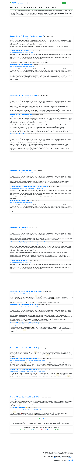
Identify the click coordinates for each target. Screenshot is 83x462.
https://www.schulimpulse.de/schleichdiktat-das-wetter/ (21, 202)
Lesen (53, 430)
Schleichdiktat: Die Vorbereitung (21, 64)
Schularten (70, 457)
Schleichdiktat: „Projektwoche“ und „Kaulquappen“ (27, 36)
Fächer (66, 457)
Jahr (48, 430)
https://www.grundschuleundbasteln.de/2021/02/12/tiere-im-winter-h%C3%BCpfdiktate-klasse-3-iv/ (29, 399)
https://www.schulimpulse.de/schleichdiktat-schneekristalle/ (21, 172)
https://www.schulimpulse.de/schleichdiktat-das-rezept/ (21, 135)
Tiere (21, 430)
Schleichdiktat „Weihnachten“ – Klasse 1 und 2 (25, 292)
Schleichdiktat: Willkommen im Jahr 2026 (24, 96)
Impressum (60, 459)
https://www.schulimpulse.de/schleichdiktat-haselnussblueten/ (22, 116)
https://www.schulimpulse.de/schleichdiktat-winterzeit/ (20, 229)
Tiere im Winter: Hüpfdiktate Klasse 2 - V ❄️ (24, 358)
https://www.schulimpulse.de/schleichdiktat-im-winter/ (20, 262)
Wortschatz (32, 430)
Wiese (43, 430)
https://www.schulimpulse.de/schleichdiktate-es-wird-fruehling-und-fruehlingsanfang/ (26, 188)
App (63, 430)
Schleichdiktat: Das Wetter (19, 200)
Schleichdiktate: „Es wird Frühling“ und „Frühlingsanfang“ (29, 186)
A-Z (55, 457)
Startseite (55, 459)
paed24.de (70, 460)
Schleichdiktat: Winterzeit (18, 228)
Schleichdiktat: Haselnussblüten (21, 114)
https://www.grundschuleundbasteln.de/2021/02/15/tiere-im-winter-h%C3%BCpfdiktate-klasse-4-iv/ (29, 371)
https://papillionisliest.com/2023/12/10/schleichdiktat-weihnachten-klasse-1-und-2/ (26, 293)
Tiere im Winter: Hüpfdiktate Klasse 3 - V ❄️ (24, 348)
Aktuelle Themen (60, 457)
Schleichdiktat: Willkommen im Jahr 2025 (24, 304)
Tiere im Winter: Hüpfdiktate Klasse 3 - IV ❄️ (25, 397)
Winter (26, 430)
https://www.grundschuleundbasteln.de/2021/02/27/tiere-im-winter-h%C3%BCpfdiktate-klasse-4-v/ (29, 325)
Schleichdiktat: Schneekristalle (20, 171)
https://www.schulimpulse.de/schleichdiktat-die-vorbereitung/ (22, 66)
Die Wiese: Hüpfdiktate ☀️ (18, 407)
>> (45, 418)
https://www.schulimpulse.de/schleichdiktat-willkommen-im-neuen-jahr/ (24, 97)
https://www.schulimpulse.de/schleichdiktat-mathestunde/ (21, 52)
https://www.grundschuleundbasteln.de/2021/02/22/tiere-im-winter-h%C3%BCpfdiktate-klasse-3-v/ (29, 349)
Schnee (58, 430)
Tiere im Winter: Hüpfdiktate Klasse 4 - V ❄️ (24, 323)
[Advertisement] (41, 26)
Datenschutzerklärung (68, 459)
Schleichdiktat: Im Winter (18, 260)
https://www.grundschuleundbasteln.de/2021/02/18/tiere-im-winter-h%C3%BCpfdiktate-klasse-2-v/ (29, 360)
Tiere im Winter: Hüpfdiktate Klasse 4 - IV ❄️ (25, 369)
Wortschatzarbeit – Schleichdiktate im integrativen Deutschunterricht (33, 242)
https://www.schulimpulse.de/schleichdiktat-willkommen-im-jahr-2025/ (24, 306)
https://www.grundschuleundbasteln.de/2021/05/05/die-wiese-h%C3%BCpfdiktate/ (26, 409)
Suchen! (64, 3)
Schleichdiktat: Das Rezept (19, 134)
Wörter (39, 430)
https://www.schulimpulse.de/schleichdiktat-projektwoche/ (21, 38)
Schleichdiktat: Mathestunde (19, 50)
